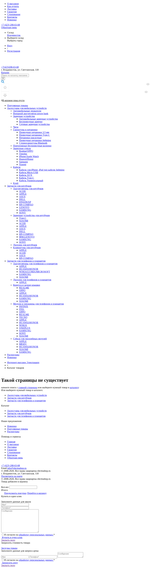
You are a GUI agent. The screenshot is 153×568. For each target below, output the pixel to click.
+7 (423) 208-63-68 (10, 25)
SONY (22, 212)
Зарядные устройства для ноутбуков (31, 215)
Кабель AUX (25, 175)
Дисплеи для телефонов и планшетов (32, 279)
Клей (15, 183)
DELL (22, 199)
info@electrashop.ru (16, 468)
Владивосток (13, 35)
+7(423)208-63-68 (10, 67)
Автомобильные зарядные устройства (38, 119)
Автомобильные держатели (27, 111)
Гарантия (12, 11)
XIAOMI (23, 220)
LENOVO (24, 207)
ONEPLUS (24, 328)
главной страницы (27, 387)
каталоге (74, 387)
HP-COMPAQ (26, 204)
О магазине (13, 3)
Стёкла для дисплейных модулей (30, 338)
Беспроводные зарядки (30, 121)
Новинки (12, 19)
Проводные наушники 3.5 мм (34, 132)
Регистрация (13, 51)
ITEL (21, 309)
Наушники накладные (30, 137)
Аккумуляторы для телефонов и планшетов (35, 263)
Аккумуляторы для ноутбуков (28, 188)
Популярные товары (17, 105)
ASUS (22, 196)
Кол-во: (5, 487)
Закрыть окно (8, 540)
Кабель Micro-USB (28, 172)
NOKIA (23, 325)
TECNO (23, 317)
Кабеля (16, 167)
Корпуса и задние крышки (26, 285)
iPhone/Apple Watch (29, 156)
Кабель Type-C (26, 178)
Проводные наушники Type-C (34, 135)
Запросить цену (9, 562)
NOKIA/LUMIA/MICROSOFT (34, 271)
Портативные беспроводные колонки (32, 145)
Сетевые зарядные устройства (34, 124)
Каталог (5, 72)
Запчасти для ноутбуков (19, 186)
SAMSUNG (25, 210)
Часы (15, 127)
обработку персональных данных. (36, 534)
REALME (24, 287)
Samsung (23, 161)
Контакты (12, 17)
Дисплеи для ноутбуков (25, 245)
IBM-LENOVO (27, 237)
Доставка (12, 9)
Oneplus (23, 153)
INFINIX (23, 306)
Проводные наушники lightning (35, 140)
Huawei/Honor (26, 159)
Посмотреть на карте (11, 476)
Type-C (22, 218)
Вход (9, 45)
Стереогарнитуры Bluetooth (33, 143)
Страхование (13, 14)
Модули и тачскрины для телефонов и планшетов (38, 304)
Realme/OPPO (26, 151)
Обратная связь (9, 27)
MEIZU (23, 344)
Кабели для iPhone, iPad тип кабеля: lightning (41, 170)
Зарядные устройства (24, 116)
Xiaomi (22, 164)
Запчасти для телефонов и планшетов (26, 261)
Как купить (13, 6)
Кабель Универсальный (31, 180)
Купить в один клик (11, 537)
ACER (22, 191)
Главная (11, 441)
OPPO (22, 290)
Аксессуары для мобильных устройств (27, 108)
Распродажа (13, 354)
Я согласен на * (29, 534)
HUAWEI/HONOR (28, 269)
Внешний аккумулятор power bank (30, 113)
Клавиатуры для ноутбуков (27, 247)
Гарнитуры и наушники (25, 129)
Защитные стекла (22, 148)
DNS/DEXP (25, 202)
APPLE (23, 194)
